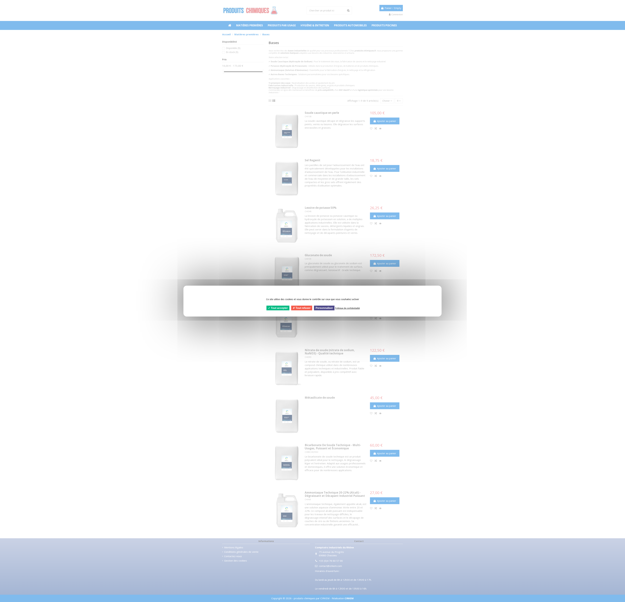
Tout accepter (279, 307)
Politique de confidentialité (347, 308)
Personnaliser (324, 307)
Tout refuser (303, 307)
